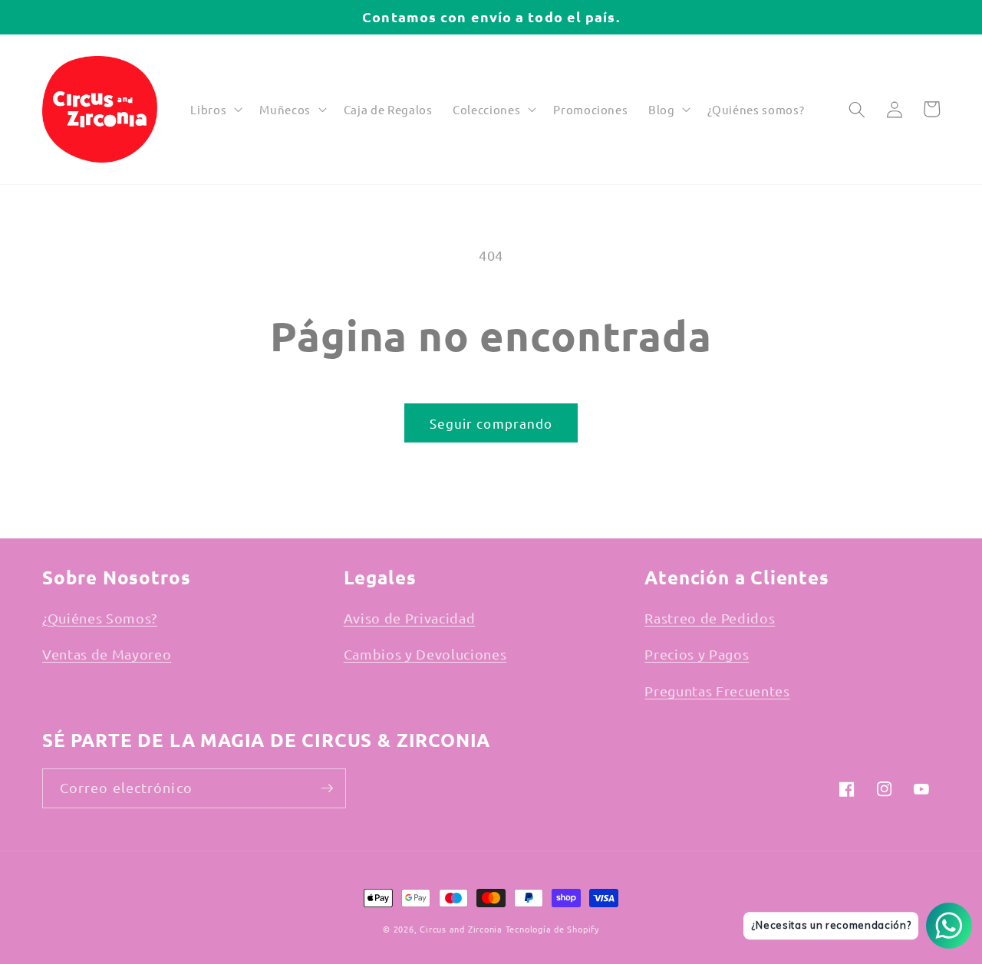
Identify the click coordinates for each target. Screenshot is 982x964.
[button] (214, 109)
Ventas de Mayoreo (106, 654)
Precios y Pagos (696, 654)
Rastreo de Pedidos (709, 618)
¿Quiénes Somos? (99, 618)
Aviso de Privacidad (410, 618)
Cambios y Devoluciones (425, 654)
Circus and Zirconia (461, 929)
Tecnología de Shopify (552, 929)
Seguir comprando (491, 423)
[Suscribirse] (326, 788)
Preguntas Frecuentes (716, 691)
